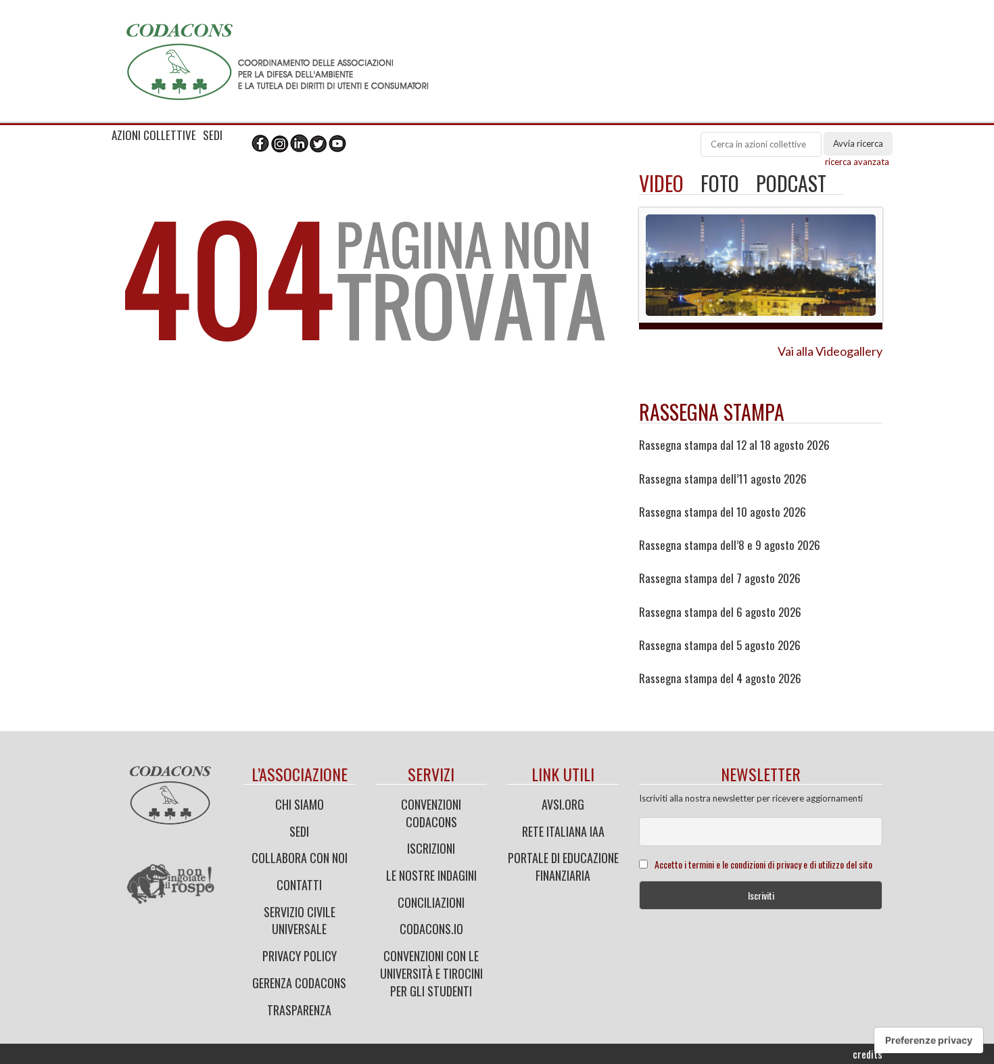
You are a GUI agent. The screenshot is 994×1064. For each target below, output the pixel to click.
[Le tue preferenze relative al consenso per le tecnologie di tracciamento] (928, 1040)
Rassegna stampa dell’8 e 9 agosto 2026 (729, 545)
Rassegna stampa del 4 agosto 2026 (720, 678)
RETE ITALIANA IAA (563, 831)
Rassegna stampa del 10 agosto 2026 (722, 512)
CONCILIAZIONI (431, 902)
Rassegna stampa (711, 411)
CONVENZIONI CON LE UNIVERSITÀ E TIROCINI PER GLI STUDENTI (431, 973)
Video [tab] (661, 183)
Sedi (299, 831)
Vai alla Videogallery (830, 351)
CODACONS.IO (431, 929)
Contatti (299, 885)
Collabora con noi (300, 857)
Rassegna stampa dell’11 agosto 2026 (723, 479)
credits (867, 1053)
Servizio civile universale (299, 920)
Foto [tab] (720, 183)
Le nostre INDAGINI (431, 875)
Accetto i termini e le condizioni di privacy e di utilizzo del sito (763, 864)
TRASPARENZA (299, 1010)
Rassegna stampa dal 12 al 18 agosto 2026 (734, 445)
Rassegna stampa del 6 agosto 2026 (720, 612)
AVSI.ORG (563, 804)
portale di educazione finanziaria (563, 866)
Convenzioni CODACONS (431, 813)
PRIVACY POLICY (299, 956)
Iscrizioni (431, 848)
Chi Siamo (299, 804)
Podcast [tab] (791, 183)
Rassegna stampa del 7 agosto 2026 (720, 578)
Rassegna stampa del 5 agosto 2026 (720, 645)
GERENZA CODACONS (299, 983)
